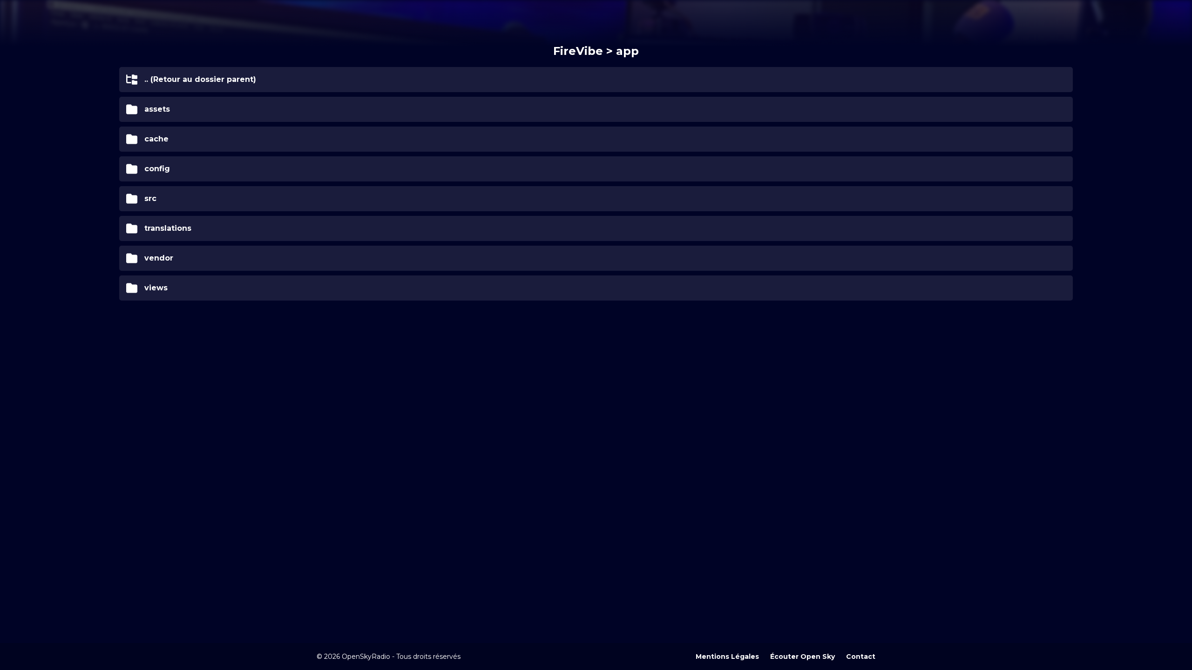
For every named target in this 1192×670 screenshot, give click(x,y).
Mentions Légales (727, 656)
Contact (860, 656)
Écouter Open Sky (802, 656)
